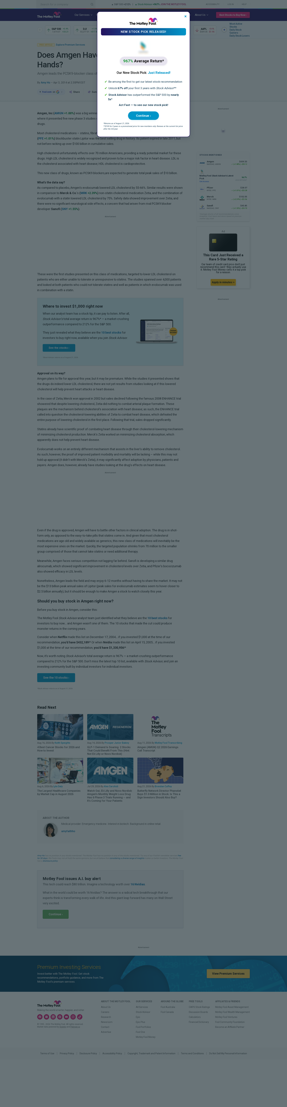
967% (143, 61)
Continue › (143, 115)
